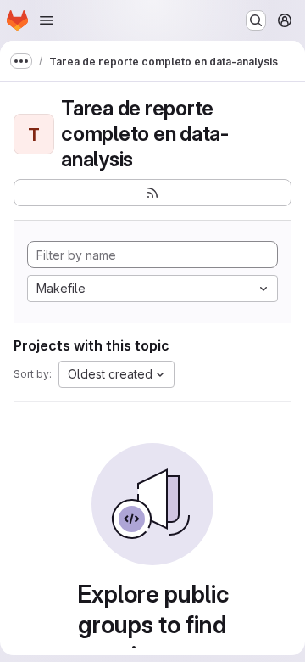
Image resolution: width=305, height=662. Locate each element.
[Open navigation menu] (46, 20)
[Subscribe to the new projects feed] (152, 192)
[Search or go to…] (256, 20)
